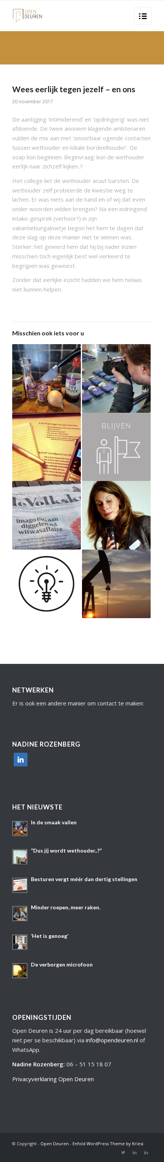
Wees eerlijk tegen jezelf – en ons (73, 89)
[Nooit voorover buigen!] (116, 515)
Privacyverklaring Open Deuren (53, 1079)
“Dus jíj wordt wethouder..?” (66, 850)
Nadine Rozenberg (37, 1064)
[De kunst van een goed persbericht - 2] (46, 584)
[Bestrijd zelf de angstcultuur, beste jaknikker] (116, 584)
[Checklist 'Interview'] (46, 447)
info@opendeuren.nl (112, 1040)
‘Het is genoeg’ (49, 936)
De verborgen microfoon (62, 964)
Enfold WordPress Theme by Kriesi (107, 1143)
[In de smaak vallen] (46, 378)
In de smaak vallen (54, 822)
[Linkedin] (134, 1152)
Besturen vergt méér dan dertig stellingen (84, 879)
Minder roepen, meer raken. (65, 907)
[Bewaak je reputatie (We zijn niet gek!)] (46, 515)
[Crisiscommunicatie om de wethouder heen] (116, 447)
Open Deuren (54, 1143)
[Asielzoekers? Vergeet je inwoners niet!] (116, 378)
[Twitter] (123, 1152)
